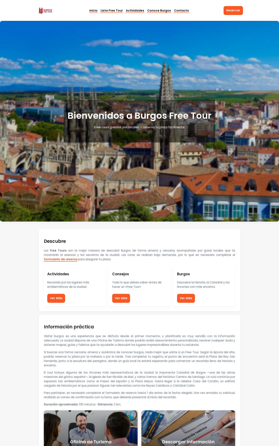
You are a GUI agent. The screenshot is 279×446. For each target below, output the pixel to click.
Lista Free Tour (112, 11)
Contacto (181, 11)
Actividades (135, 11)
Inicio (93, 11)
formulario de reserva (60, 259)
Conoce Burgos (159, 11)
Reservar (233, 10)
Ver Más (56, 298)
